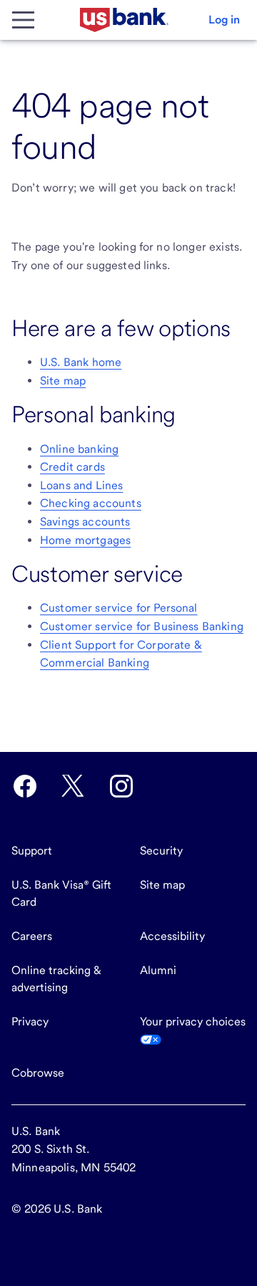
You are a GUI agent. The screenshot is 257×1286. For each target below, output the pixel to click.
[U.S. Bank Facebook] (25, 786)
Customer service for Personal (119, 608)
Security (161, 850)
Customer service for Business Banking (141, 626)
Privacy (30, 1021)
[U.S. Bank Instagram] (121, 786)
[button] (224, 20)
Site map (63, 380)
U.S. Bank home (80, 362)
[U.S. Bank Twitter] (72, 786)
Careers (31, 936)
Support (31, 850)
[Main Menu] (23, 20)
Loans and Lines (81, 485)
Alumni (158, 970)
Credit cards (72, 467)
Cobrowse (37, 1072)
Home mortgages (85, 540)
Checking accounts (90, 503)
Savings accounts (85, 521)
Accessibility (172, 936)
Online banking (79, 449)
